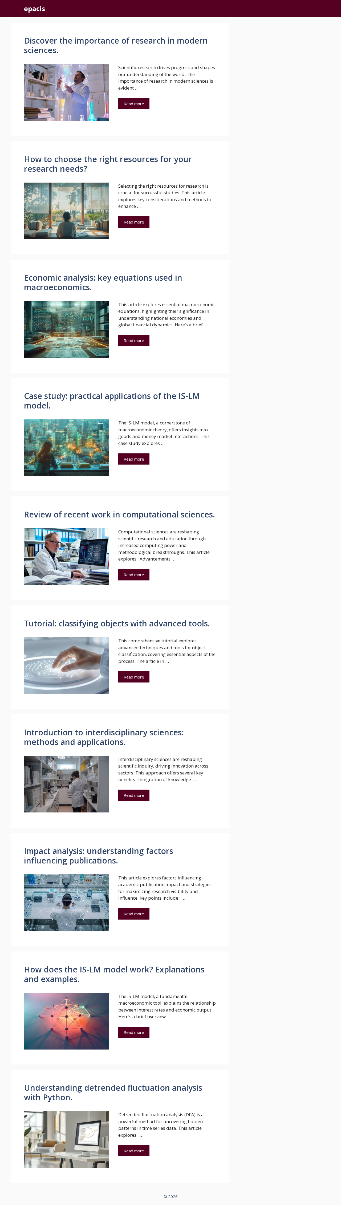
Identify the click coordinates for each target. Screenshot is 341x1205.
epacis (34, 8)
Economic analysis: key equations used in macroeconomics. (103, 282)
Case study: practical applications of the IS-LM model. (112, 400)
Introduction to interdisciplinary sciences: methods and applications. (104, 737)
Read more (134, 103)
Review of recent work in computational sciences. (119, 514)
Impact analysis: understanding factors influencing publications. (98, 855)
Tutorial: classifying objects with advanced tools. (117, 623)
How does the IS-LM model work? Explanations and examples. (114, 974)
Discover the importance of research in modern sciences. (116, 45)
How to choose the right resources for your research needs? (108, 164)
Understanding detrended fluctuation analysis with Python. (113, 1092)
